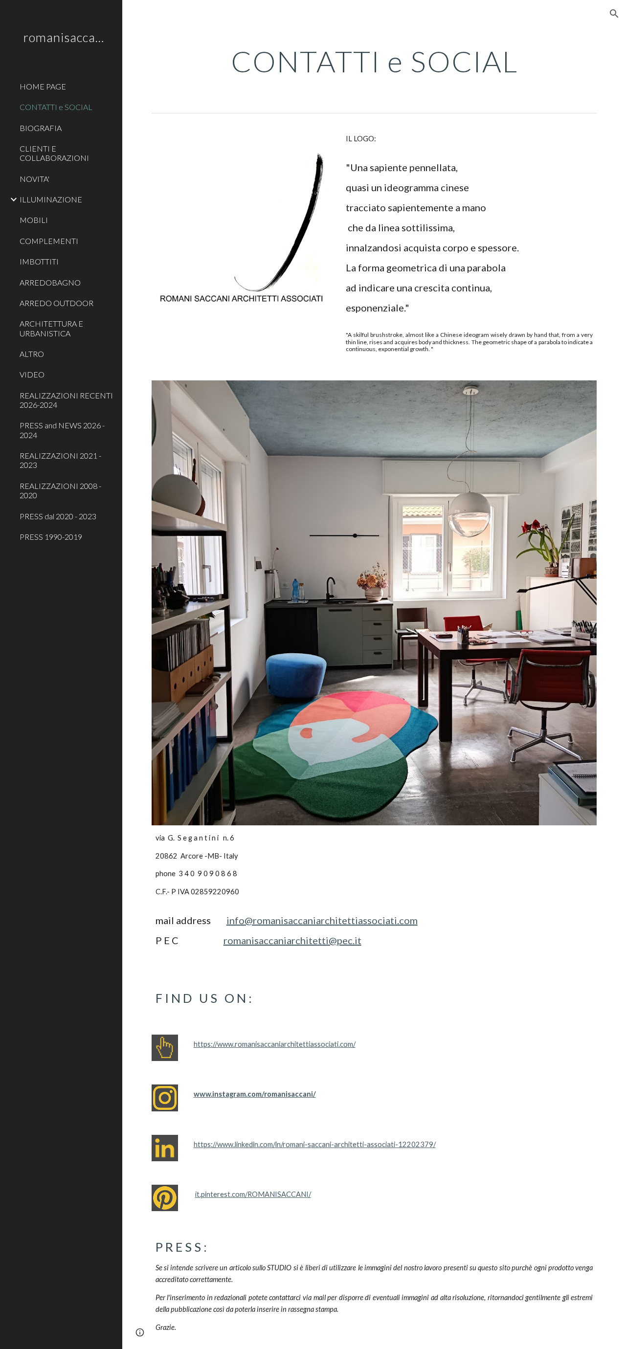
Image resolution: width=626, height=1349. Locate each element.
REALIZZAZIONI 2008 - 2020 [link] (60, 490)
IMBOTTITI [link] (39, 261)
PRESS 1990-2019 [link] (51, 536)
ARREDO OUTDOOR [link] (56, 303)
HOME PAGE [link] (43, 86)
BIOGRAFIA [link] (41, 128)
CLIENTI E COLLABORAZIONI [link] (54, 153)
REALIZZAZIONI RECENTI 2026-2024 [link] (66, 400)
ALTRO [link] (32, 353)
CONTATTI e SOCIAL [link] (56, 106)
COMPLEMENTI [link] (49, 240)
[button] (614, 13)
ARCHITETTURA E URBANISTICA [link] (51, 328)
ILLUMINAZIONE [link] (51, 199)
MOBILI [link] (34, 219)
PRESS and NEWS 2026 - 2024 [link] (62, 429)
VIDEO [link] (32, 374)
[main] (374, 61)
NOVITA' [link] (34, 178)
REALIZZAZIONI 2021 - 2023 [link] (60, 460)
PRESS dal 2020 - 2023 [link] (58, 516)
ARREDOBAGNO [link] (50, 282)
